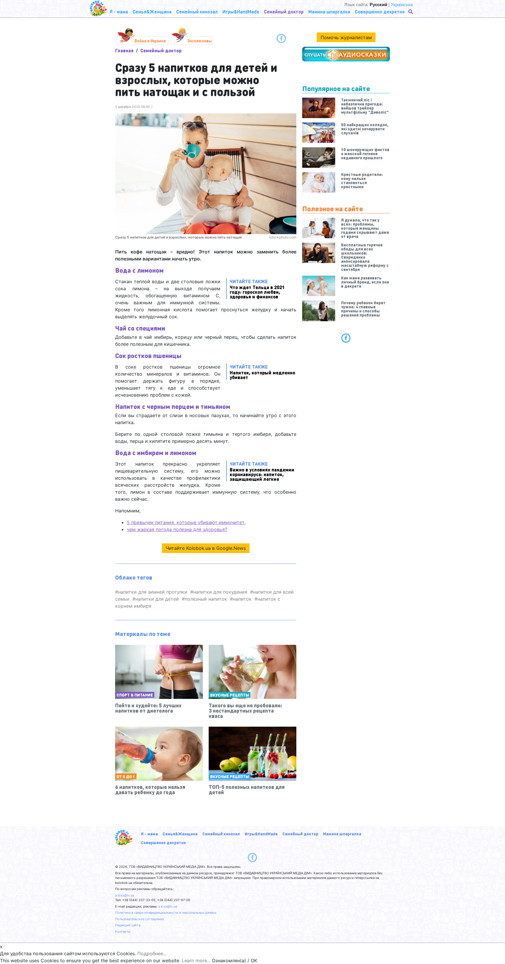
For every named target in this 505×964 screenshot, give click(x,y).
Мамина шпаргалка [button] (329, 11)
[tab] (346, 338)
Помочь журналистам (346, 37)
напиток (242, 599)
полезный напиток (206, 599)
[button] (411, 12)
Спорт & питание (135, 694)
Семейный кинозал (221, 833)
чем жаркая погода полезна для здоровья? (177, 529)
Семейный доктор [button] (284, 11)
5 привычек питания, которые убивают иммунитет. (186, 522)
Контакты (122, 932)
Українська (402, 4)
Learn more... (196, 960)
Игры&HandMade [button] (240, 11)
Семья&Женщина (180, 833)
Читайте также (257, 288)
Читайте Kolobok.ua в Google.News (206, 548)
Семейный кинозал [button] (197, 11)
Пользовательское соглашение (139, 919)
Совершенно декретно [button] (380, 11)
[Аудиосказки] (346, 54)
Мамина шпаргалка (342, 833)
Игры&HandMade (261, 833)
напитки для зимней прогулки (152, 592)
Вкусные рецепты (229, 694)
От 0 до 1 (126, 776)
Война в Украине (150, 40)
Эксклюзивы (199, 40)
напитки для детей (157, 599)
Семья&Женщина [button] (152, 11)
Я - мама (149, 833)
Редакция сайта (127, 925)
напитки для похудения (220, 592)
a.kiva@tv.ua (124, 895)
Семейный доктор (160, 50)
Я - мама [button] (119, 11)
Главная (124, 50)
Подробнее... (152, 953)
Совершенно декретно (163, 842)
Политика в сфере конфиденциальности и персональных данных (166, 913)
